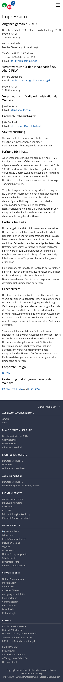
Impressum (8, 676)
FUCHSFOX (34, 389)
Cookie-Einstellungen (50, 676)
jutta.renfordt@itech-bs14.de (26, 126)
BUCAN (6, 373)
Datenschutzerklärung (27, 676)
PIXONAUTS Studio (12, 389)
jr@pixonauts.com (21, 110)
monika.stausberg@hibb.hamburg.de (30, 80)
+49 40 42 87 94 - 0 (22, 637)
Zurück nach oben (47, 406)
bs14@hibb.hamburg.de (24, 60)
